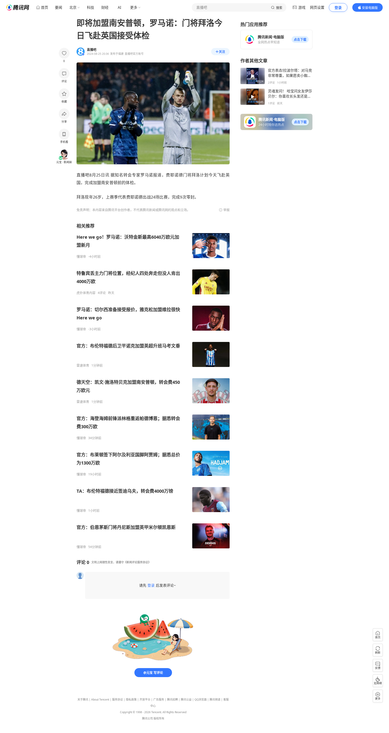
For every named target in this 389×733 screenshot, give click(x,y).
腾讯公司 (147, 718)
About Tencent (100, 699)
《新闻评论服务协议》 (137, 562)
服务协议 (117, 699)
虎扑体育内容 (86, 292)
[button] (300, 39)
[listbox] (153, 385)
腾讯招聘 (172, 699)
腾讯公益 (186, 699)
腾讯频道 (215, 699)
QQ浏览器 (200, 699)
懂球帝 (81, 256)
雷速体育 (83, 365)
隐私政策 (131, 699)
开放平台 (145, 699)
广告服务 (158, 699)
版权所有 (159, 718)
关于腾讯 (82, 699)
